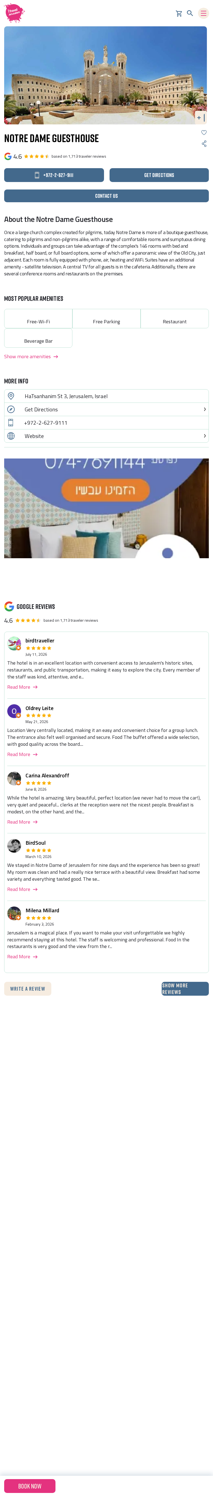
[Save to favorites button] (204, 132)
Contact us (106, 196)
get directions (159, 175)
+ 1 (201, 117)
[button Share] (204, 143)
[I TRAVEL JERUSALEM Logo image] (16, 13)
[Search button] (190, 13)
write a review (27, 988)
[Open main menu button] (203, 13)
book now (29, 1486)
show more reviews (175, 988)
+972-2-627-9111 (45, 422)
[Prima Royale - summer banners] (106, 508)
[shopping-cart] (179, 13)
